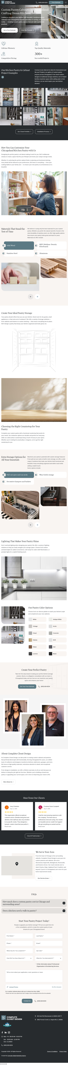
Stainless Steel (12, 253)
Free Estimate (56, 2)
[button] (17, 863)
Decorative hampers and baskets (19, 481)
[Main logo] (10, 2)
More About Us (7, 782)
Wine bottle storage (46, 475)
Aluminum (43, 253)
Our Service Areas (43, 878)
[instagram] (9, 1032)
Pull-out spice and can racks (17, 475)
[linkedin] (6, 1032)
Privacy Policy (63, 1051)
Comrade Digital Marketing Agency (17, 1055)
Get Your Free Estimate (27, 686)
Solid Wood (11, 245)
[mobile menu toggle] (66, 2)
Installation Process (43, 131)
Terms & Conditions (52, 1051)
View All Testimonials (33, 836)
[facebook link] (2, 1032)
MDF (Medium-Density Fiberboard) (48, 245)
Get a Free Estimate (9, 30)
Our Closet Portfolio (24, 131)
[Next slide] (37, 296)
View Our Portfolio (26, 30)
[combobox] (19, 958)
